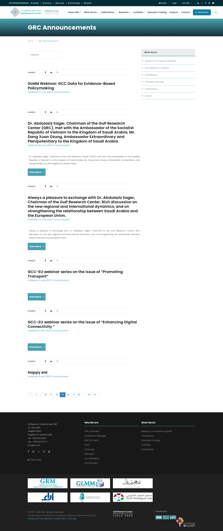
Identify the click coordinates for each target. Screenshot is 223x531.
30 (68, 394)
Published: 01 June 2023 (39, 280)
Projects (174, 12)
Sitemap (72, 518)
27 (51, 394)
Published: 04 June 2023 (40, 219)
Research (124, 12)
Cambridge (74, 3)
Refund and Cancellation (40, 518)
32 (79, 394)
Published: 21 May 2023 (39, 330)
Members (89, 453)
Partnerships (91, 462)
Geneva (47, 3)
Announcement (62, 92)
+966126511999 (39, 438)
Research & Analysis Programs (160, 60)
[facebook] (29, 451)
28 (57, 394)
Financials (89, 449)
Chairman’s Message (95, 435)
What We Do (90, 12)
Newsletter (203, 12)
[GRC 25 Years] (123, 513)
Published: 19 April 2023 (39, 376)
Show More (35, 172)
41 (95, 394)
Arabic (164, 3)
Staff (87, 444)
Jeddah (35, 3)
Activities (138, 12)
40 (89, 394)
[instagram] (44, 451)
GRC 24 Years (91, 440)
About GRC (73, 12)
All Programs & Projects (157, 67)
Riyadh (88, 3)
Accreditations (92, 458)
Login (174, 3)
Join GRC (186, 3)
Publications (107, 12)
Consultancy (151, 74)
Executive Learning (154, 81)
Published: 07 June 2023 (40, 92)
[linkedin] (33, 451)
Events (148, 95)
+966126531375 (39, 441)
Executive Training (157, 12)
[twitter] (39, 451)
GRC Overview (92, 431)
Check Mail (35, 459)
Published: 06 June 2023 (40, 145)
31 (73, 394)
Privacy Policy (60, 518)
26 (45, 394)
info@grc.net (34, 445)
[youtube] (49, 451)
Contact (185, 12)
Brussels (60, 3)
